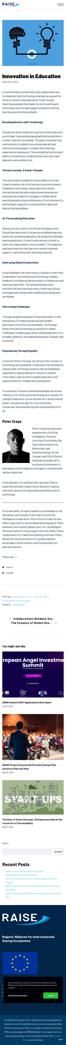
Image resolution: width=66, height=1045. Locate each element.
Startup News (19, 604)
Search (5, 843)
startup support (23, 600)
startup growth (8, 600)
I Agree (50, 995)
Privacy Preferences (17, 995)
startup (46, 596)
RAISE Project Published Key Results (21, 875)
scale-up (37, 596)
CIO (15, 556)
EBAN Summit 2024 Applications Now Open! (24, 871)
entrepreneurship (20, 596)
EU (31, 596)
